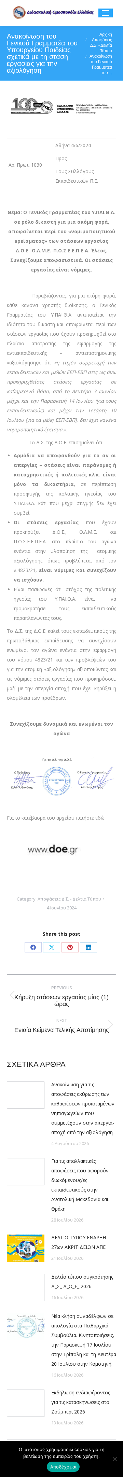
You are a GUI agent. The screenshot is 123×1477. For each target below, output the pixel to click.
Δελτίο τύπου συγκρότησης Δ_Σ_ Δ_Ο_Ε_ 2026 (82, 1281)
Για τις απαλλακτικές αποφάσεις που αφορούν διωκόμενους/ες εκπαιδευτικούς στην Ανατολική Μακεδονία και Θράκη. (80, 1185)
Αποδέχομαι (63, 1466)
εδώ (100, 817)
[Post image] (25, 1095)
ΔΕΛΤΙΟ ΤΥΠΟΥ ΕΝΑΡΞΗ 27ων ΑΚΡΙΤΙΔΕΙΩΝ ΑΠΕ (78, 1242)
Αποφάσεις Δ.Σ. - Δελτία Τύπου (69, 899)
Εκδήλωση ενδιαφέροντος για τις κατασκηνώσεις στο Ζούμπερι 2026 (80, 1402)
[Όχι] (114, 1458)
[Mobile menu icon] (105, 13)
